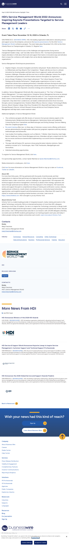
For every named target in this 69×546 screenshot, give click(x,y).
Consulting (39, 237)
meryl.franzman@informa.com (11, 231)
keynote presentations (41, 42)
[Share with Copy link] (24, 28)
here (41, 46)
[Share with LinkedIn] (9, 28)
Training (54, 240)
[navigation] (65, 4)
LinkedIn (11, 169)
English (5, 276)
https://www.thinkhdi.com (10, 195)
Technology (17, 237)
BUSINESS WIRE (20, 40)
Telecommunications (20, 240)
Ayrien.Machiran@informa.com (49, 159)
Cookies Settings (27, 542)
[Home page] (9, 4)
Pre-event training (11, 127)
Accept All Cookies (40, 542)
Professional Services (43, 240)
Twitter (4, 169)
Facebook (60, 167)
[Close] (66, 536)
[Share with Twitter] (13, 28)
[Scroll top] (62, 437)
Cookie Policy (35, 538)
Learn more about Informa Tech (51, 215)
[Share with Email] (20, 28)
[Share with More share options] (28, 28)
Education (61, 240)
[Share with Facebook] (16, 28)
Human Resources (28, 237)
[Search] (61, 4)
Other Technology (50, 237)
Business (31, 240)
